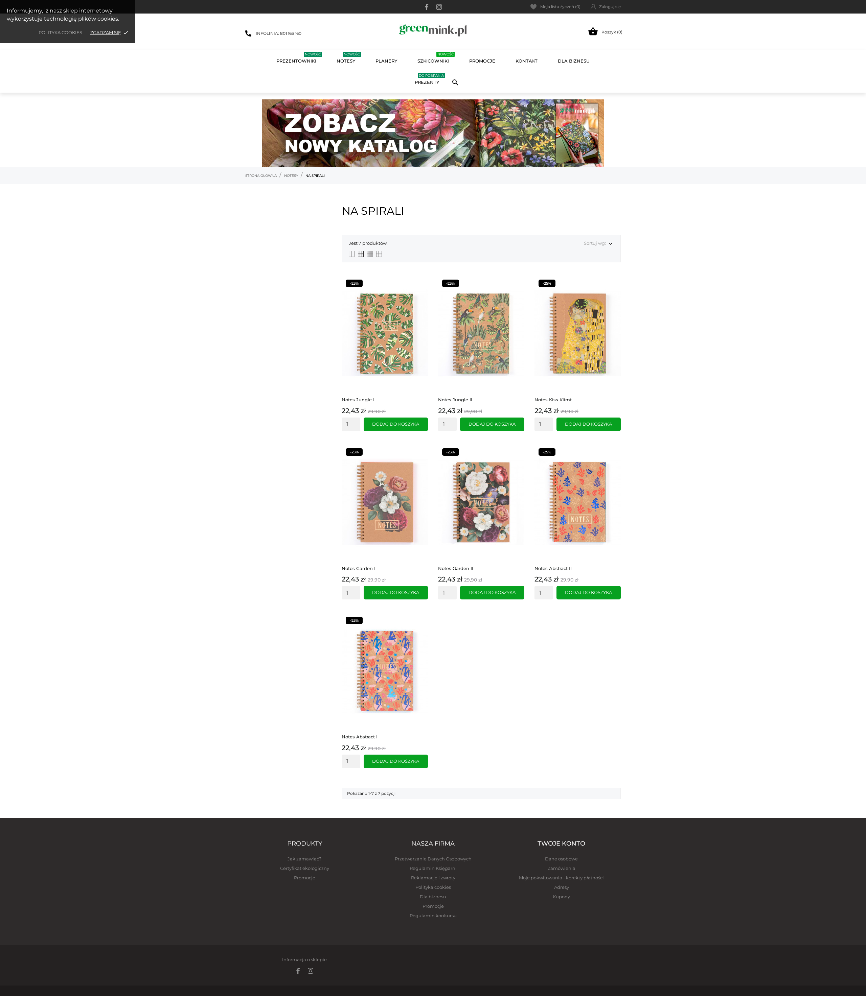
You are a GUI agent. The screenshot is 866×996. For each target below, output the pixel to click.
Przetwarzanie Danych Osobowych (433, 858)
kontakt (527, 61)
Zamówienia (561, 868)
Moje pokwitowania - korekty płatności (561, 877)
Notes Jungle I (358, 399)
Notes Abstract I (360, 736)
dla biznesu (574, 61)
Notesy (348, 58)
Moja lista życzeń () (560, 6)
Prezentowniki (298, 58)
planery (386, 61)
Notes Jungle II (455, 399)
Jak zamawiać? (304, 858)
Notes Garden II (455, 568)
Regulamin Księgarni (433, 868)
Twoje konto (561, 843)
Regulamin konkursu (433, 915)
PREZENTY (429, 79)
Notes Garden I (358, 568)
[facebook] (427, 7)
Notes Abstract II (553, 568)
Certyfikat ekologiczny (304, 868)
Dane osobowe (561, 858)
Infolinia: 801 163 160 (278, 33)
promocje (482, 61)
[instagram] (439, 7)
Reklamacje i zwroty (433, 877)
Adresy (561, 887)
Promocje (304, 877)
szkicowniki (435, 58)
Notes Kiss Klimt (553, 399)
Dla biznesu (433, 896)
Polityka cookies (60, 32)
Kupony (561, 896)
